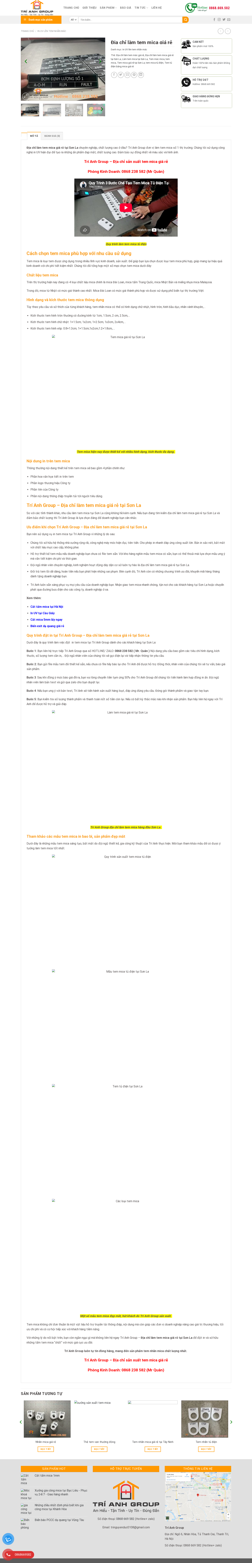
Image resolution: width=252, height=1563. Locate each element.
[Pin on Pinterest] (134, 75)
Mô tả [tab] (34, 136)
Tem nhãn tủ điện (206, 1442)
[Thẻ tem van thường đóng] (99, 1419)
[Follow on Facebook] (214, 19)
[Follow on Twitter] (223, 19)
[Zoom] (25, 96)
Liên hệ (156, 7)
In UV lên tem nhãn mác (51, 31)
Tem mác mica (157, 59)
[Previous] (26, 61)
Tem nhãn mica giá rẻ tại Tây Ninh (152, 1442)
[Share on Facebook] (114, 75)
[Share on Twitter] (121, 75)
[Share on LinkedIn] (141, 75)
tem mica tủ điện (154, 62)
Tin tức (140, 7)
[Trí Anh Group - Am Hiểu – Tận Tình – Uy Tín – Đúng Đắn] (39, 8)
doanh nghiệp (52, 576)
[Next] (99, 61)
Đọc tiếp (46, 1449)
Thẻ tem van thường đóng (99, 1442)
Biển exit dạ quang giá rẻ (47, 626)
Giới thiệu (89, 7)
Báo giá (125, 7)
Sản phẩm (107, 7)
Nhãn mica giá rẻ (46, 1442)
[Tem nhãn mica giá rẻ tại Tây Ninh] (153, 1419)
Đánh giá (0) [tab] (52, 136)
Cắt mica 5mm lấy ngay (46, 619)
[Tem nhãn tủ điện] (206, 1419)
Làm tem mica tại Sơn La (135, 59)
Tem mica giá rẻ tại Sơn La (131, 62)
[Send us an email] (228, 19)
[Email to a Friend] (127, 75)
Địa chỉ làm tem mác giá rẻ (130, 55)
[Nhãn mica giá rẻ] (46, 1419)
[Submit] (185, 20)
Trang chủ (71, 7)
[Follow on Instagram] (219, 19)
